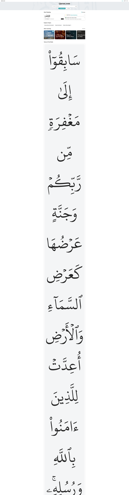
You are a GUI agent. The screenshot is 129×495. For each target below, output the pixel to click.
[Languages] (124, 1)
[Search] (126, 1)
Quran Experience (74, 14)
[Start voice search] (76, 6)
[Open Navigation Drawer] (127, 1)
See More (83, 28)
